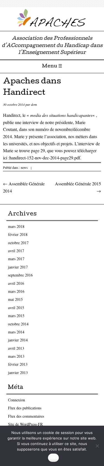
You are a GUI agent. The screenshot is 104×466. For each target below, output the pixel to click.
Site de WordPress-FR (25, 424)
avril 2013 (16, 348)
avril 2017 (16, 250)
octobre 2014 (18, 324)
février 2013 (17, 364)
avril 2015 (16, 307)
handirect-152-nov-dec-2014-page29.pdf (44, 157)
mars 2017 (16, 258)
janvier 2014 (18, 340)
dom (34, 104)
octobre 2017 (18, 242)
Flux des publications (24, 407)
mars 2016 (16, 291)
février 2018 (17, 234)
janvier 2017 (18, 267)
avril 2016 (16, 283)
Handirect (11, 115)
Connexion (16, 399)
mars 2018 (16, 226)
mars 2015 (16, 315)
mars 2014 (16, 332)
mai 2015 (15, 299)
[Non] (97, 446)
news (24, 167)
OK (53, 458)
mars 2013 (16, 356)
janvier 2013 (18, 372)
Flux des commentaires (26, 416)
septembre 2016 (20, 275)
